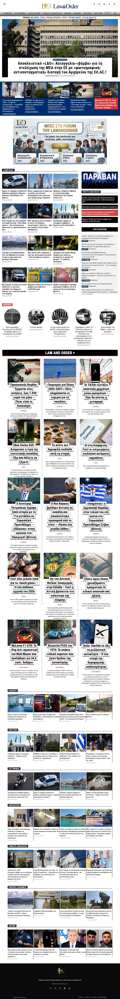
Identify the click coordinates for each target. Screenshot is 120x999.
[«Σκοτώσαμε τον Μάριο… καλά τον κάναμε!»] (108, 317)
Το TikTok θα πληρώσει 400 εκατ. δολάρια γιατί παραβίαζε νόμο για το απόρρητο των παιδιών (45, 952)
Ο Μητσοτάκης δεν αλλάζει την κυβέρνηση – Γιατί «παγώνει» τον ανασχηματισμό (70, 756)
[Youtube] (64, 988)
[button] (115, 13)
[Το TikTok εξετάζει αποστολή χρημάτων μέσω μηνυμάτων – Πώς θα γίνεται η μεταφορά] (96, 372)
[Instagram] (99, 4)
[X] (114, 4)
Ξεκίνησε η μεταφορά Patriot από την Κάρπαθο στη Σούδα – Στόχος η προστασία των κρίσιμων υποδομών (14, 256)
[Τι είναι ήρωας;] (36, 317)
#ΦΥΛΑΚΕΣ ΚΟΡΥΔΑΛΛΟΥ (53, 17)
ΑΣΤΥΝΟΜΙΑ (86, 259)
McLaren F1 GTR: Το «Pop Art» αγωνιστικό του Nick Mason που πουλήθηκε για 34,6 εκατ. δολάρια (105, 104)
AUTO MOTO (98, 97)
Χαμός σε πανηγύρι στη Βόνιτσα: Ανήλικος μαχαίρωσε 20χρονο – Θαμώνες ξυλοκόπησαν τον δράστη (14, 194)
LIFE (23, 467)
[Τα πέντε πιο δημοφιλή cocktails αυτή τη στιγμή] (60, 432)
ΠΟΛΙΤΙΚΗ (28, 97)
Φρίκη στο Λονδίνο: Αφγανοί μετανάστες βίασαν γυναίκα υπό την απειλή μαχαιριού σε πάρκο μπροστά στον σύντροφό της (99, 952)
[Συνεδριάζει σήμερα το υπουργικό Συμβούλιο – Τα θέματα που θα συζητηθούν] (65, 211)
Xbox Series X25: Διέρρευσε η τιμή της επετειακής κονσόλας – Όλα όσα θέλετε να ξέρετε (40, 255)
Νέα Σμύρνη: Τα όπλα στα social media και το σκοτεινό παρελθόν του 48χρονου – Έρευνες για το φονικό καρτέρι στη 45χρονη (14, 289)
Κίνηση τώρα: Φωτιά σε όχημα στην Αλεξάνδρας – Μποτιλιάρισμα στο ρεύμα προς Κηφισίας (98, 213)
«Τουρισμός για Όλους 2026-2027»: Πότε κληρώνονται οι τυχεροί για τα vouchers (60, 393)
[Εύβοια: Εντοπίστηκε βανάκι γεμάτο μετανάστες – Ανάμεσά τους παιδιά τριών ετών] (99, 781)
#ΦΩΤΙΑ (42, 17)
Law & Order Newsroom (9, 113)
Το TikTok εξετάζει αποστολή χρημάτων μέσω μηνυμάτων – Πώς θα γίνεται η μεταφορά (96, 393)
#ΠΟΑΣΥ (64, 17)
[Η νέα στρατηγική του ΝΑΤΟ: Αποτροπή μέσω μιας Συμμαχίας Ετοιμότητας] (60, 317)
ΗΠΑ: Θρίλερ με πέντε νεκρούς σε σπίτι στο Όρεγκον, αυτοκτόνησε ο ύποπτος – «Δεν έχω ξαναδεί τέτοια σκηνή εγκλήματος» (40, 225)
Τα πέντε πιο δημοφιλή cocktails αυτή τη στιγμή (60, 449)
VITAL (23, 596)
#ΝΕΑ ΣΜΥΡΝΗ (34, 17)
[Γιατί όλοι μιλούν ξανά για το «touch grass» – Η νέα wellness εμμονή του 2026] (24, 566)
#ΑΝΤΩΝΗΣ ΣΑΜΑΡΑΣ (74, 17)
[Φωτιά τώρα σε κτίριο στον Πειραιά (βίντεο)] (99, 703)
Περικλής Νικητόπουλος (36, 329)
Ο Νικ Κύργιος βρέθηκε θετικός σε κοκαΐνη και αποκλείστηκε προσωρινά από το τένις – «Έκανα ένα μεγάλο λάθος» (60, 516)
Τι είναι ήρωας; (36, 327)
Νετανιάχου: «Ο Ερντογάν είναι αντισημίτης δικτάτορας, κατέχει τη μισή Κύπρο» (73, 952)
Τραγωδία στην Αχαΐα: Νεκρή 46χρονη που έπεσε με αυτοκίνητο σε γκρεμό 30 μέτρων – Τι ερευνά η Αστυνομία (64, 257)
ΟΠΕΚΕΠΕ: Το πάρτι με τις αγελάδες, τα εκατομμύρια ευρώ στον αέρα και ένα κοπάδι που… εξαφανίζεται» (34, 104)
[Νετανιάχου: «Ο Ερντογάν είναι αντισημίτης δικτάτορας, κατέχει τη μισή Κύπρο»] (73, 939)
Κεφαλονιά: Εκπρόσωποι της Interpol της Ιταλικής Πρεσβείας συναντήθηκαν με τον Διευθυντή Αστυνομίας (99, 872)
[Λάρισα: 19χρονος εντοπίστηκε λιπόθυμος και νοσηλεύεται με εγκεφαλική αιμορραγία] (20, 703)
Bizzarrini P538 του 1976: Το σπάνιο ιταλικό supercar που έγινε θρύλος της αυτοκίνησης (60, 654)
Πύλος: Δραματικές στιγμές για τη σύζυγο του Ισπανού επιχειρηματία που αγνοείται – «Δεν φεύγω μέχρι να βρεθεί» (40, 194)
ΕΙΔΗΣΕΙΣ (50, 97)
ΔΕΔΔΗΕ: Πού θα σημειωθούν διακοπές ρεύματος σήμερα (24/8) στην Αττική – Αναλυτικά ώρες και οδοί (98, 200)
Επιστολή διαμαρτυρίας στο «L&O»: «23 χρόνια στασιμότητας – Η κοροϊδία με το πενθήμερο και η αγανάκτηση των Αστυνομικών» (13, 105)
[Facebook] (94, 4)
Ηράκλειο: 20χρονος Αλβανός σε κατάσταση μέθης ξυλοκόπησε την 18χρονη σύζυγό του (64, 194)
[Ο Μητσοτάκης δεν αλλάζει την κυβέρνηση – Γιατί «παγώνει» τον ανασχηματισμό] (73, 743)
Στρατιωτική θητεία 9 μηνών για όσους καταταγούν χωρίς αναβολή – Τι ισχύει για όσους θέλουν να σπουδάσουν (72, 913)
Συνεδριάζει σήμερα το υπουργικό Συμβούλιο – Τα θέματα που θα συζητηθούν (63, 223)
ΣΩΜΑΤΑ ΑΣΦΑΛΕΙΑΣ (60, 60)
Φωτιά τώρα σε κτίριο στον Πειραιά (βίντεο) (97, 284)
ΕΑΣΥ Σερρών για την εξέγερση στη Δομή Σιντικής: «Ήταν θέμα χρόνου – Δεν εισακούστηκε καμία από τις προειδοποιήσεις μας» (14, 225)
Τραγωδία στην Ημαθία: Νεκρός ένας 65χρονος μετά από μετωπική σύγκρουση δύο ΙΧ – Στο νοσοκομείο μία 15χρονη (57, 104)
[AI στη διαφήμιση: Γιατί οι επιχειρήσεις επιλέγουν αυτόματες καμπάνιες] (96, 432)
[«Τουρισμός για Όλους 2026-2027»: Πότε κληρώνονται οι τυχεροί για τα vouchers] (60, 372)
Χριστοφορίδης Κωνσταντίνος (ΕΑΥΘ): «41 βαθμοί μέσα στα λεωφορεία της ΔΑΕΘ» (12, 330)
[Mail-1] (69, 988)
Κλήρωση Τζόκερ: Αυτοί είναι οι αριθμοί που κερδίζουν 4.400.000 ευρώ (40, 287)
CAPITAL (73, 97)
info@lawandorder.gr (63, 984)
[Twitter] (55, 988)
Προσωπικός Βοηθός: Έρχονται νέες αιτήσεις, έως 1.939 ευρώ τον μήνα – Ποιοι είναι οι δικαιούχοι (81, 103)
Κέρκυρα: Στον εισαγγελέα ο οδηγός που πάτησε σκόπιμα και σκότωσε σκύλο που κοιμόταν (46, 831)
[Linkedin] (104, 4)
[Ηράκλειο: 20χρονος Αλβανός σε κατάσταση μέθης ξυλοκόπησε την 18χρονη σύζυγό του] (65, 181)
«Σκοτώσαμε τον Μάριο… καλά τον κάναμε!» (107, 329)
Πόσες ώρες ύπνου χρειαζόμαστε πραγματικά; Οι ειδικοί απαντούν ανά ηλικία (96, 587)
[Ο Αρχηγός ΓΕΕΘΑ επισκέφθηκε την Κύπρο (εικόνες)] (47, 900)
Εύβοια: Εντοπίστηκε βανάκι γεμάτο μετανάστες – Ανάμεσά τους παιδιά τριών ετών (98, 795)
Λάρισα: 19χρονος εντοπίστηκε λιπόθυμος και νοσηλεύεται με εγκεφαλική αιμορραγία (17, 717)
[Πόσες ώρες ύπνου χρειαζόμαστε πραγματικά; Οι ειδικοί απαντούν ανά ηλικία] (96, 566)
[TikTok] (109, 4)
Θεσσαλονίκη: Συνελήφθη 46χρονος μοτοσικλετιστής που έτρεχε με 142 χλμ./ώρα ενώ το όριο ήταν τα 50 (99, 255)
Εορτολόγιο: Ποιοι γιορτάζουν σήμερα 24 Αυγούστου (99, 207)
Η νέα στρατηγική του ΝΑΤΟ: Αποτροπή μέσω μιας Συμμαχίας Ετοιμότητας (60, 330)
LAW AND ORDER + (60, 353)
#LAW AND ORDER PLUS (89, 17)
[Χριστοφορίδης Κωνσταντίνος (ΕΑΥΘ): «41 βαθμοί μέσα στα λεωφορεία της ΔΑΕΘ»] (12, 317)
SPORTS (23, 542)
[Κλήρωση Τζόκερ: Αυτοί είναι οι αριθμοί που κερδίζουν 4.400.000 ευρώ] (40, 274)
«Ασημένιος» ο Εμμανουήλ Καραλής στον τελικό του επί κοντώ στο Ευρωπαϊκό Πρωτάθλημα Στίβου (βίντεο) (96, 516)
